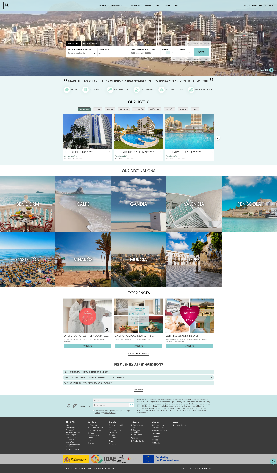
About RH (69, 425)
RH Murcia (156, 443)
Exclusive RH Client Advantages (73, 434)
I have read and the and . (112, 412)
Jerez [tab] (195, 109)
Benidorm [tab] (84, 109)
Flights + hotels (91, 44)
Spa (157, 5)
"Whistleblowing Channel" (72, 429)
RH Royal (91, 433)
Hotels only (73, 44)
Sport (167, 5)
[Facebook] (68, 406)
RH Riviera (113, 433)
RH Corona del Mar (95, 428)
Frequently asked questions (73, 446)
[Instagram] (75, 406)
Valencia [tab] (124, 109)
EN (270, 5)
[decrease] (164, 52)
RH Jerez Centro (179, 425)
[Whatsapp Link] (273, 461)
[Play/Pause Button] (271, 70)
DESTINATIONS (117, 5)
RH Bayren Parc (115, 430)
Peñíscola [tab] (154, 109)
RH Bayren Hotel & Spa (116, 426)
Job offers (70, 442)
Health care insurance (71, 438)
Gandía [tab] (109, 109)
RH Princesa (92, 425)
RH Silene (155, 437)
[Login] (265, 5)
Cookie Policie (85, 468)
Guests (182, 49)
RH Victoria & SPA (94, 430)
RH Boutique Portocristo (135, 431)
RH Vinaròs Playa (158, 425)
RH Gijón (112, 435)
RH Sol (90, 440)
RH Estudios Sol (93, 443)
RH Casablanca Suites (136, 426)
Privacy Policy (110, 413)
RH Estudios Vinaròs (159, 430)
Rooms (165, 49)
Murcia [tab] (183, 109)
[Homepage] (7, 5)
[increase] (172, 52)
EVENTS (148, 5)
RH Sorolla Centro (137, 441)
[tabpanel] (138, 138)
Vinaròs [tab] (169, 109)
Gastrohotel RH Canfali (94, 437)
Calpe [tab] (97, 109)
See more (138, 390)
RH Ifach (112, 444)
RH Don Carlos (136, 435)
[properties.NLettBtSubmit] (131, 405)
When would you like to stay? (143, 49)
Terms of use (109, 468)
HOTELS (102, 5)
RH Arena (112, 438)
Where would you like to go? (80, 49)
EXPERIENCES (134, 5)
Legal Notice (98, 468)
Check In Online (72, 449)
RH (176, 5)
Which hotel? (104, 49)
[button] (217, 137)
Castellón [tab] (139, 109)
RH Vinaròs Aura (158, 428)
